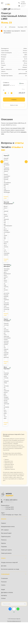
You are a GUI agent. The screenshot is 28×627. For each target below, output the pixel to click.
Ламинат (3, 523)
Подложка (4, 546)
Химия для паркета (6, 550)
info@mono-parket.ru (23, 5)
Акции (3, 589)
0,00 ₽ (8, 9)
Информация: (5, 574)
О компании (4, 578)
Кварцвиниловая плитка (8, 526)
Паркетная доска (5, 536)
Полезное (4, 581)
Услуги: (3, 558)
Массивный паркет (6, 533)
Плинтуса (3, 540)
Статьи (3, 598)
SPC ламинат (5, 530)
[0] (5, 10)
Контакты (4, 595)
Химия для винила (6, 553)
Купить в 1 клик (14, 105)
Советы (3, 585)
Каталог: (3, 519)
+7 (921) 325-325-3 (23, 2)
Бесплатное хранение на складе (10, 569)
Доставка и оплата (7, 592)
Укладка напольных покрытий (9, 562)
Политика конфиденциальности (14, 621)
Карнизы (3, 543)
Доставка (3, 565)
